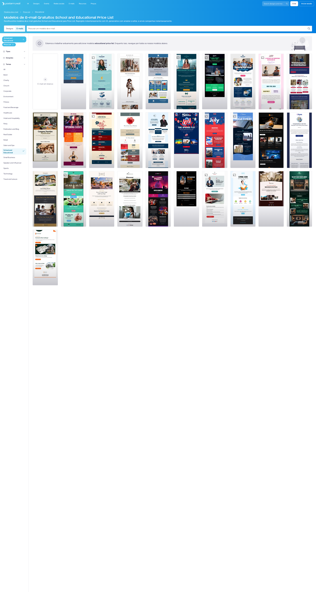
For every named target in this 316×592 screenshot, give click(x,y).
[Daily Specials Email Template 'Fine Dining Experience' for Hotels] (101, 199)
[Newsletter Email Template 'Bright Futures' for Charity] (243, 81)
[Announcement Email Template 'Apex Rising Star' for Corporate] (299, 140)
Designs (9, 28)
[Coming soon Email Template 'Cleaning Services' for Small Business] (243, 199)
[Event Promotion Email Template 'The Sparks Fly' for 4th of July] (186, 140)
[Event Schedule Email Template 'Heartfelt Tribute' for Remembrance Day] (130, 140)
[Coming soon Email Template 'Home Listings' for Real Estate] (45, 257)
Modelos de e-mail (11, 12)
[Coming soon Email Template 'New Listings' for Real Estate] (45, 199)
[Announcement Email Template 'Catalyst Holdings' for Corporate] (186, 81)
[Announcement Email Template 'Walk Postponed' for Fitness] (73, 81)
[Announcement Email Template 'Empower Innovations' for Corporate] (101, 81)
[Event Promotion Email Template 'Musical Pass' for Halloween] (158, 199)
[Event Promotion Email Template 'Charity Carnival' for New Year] (73, 199)
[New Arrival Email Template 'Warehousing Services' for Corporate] (299, 81)
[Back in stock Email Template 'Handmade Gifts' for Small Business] (45, 140)
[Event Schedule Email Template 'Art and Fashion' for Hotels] (299, 199)
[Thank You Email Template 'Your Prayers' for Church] (271, 199)
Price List (26, 12)
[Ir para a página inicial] (10, 3)
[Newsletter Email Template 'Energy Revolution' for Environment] (243, 140)
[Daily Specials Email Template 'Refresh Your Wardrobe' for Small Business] (130, 81)
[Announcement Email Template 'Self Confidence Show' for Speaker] (186, 199)
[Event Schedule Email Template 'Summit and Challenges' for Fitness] (73, 140)
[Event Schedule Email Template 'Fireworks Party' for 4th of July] (214, 140)
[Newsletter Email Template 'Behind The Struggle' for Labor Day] (158, 81)
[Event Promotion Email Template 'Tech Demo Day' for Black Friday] (214, 81)
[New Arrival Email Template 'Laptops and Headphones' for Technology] (271, 140)
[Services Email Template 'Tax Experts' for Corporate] (214, 199)
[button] (25, 52)
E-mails (20, 28)
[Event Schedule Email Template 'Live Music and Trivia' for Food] (101, 140)
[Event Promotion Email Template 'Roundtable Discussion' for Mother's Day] (271, 81)
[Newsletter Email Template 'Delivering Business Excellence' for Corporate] (158, 140)
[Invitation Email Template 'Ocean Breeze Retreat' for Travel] (130, 199)
